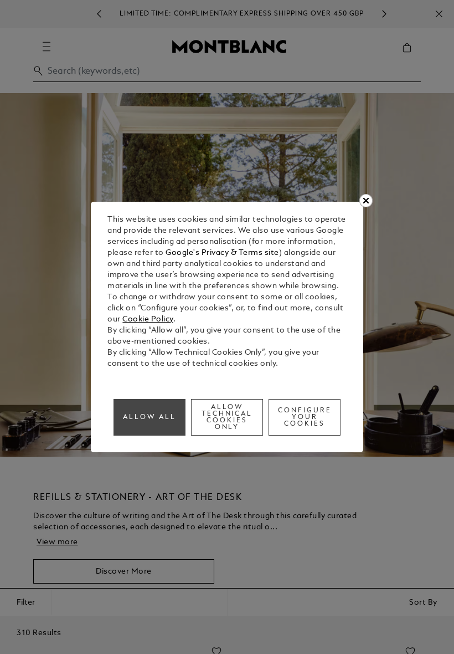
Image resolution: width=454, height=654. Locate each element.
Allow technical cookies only (227, 417)
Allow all (149, 417)
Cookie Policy (147, 319)
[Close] (366, 200)
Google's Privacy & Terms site (222, 253)
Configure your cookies (305, 417)
